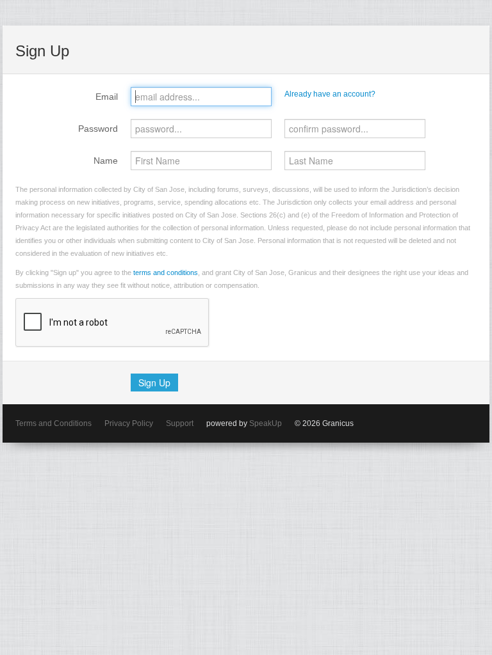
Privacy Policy (128, 423)
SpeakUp (265, 423)
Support (179, 423)
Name (106, 160)
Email (106, 96)
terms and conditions (165, 272)
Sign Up (154, 382)
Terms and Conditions (53, 423)
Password (98, 128)
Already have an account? (329, 94)
